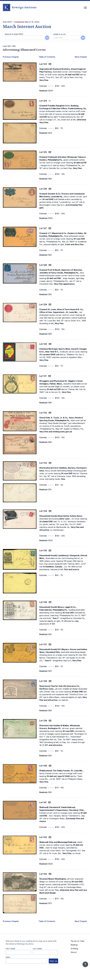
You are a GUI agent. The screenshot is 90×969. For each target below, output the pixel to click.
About (74, 952)
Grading (74, 948)
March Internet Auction (27, 26)
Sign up (53, 961)
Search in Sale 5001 (14, 34)
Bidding (74, 945)
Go (47, 38)
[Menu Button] (85, 8)
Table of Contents (47, 57)
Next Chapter (81, 57)
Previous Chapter (11, 57)
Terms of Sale (77, 941)
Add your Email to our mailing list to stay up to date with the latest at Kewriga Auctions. (31, 942)
